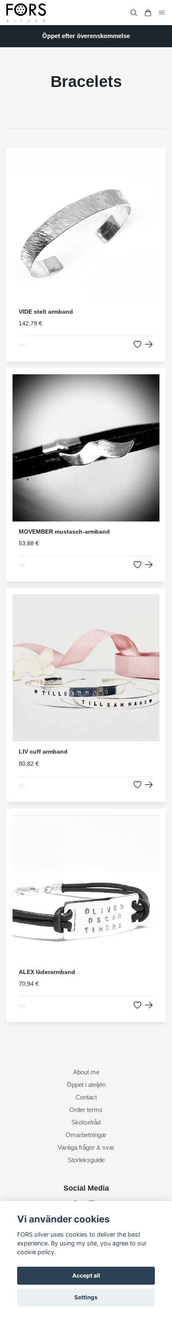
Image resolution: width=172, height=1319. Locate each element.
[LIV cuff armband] (149, 785)
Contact (86, 1097)
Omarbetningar (86, 1134)
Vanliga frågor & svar (86, 1147)
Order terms (86, 1109)
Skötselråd (86, 1122)
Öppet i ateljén (86, 1084)
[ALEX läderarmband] (149, 1005)
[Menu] (162, 12)
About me (86, 1072)
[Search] (133, 13)
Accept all (86, 1275)
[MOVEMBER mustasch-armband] (149, 565)
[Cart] (148, 13)
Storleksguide (86, 1159)
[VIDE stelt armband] (149, 344)
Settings (86, 1297)
